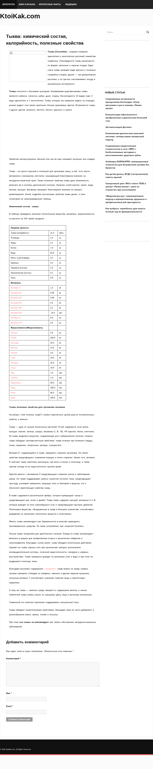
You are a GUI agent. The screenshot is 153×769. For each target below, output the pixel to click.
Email (9, 706)
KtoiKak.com (20, 16)
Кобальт (14, 378)
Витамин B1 (16, 293)
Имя (9, 693)
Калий (13, 338)
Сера (13, 358)
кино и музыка (27, 4)
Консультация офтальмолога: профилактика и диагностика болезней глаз (126, 117)
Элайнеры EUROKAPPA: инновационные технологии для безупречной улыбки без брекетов (127, 164)
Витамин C (15, 318)
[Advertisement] (52, 134)
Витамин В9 (16, 313)
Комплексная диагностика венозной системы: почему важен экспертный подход (124, 136)
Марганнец (15, 383)
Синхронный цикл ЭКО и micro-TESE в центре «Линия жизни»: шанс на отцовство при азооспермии (125, 186)
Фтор (13, 393)
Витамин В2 (16, 298)
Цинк (13, 398)
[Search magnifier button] (148, 32)
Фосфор (14, 363)
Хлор (13, 368)
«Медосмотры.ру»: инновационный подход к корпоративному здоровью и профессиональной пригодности (126, 199)
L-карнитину (50, 569)
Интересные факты (50, 4)
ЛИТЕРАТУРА (8, 4)
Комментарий (13, 658)
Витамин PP (16, 323)
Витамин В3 (16, 303)
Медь (13, 388)
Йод (12, 373)
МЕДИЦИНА (71, 4)
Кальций (14, 343)
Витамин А (15, 288)
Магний (14, 348)
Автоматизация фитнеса (118, 127)
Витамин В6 (16, 308)
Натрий (14, 353)
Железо (14, 333)
